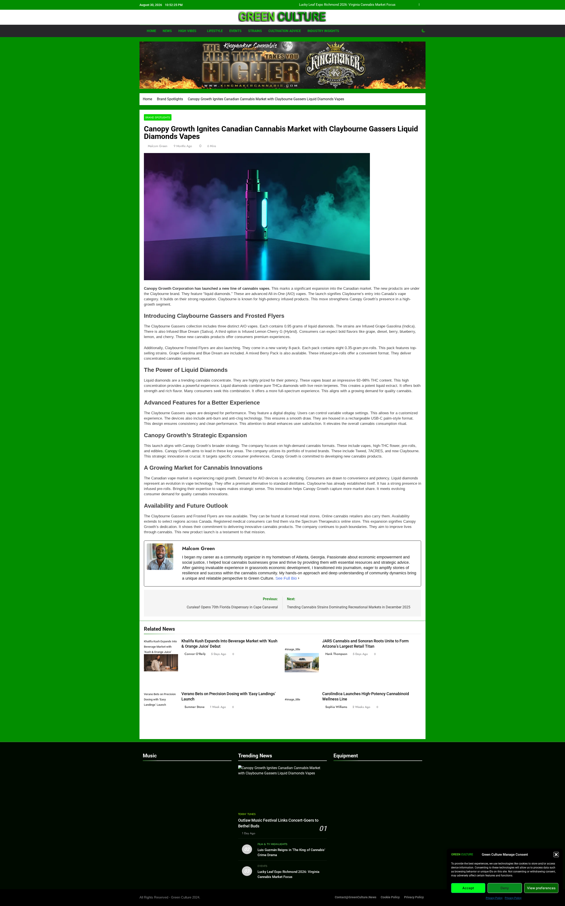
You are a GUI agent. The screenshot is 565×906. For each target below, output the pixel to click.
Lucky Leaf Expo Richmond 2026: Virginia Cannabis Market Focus (347, 5)
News (167, 31)
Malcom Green (157, 146)
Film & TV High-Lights (272, 844)
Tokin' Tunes (247, 814)
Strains (255, 31)
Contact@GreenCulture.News (355, 897)
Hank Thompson (336, 654)
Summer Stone (195, 707)
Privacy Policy (494, 898)
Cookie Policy (390, 897)
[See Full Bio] (298, 578)
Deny (505, 888)
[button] (556, 854)
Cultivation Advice (284, 31)
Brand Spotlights (157, 117)
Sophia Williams (336, 707)
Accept (468, 888)
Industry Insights (323, 31)
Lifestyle (215, 31)
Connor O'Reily (195, 654)
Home (151, 31)
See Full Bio (286, 578)
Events (235, 31)
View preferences (541, 888)
